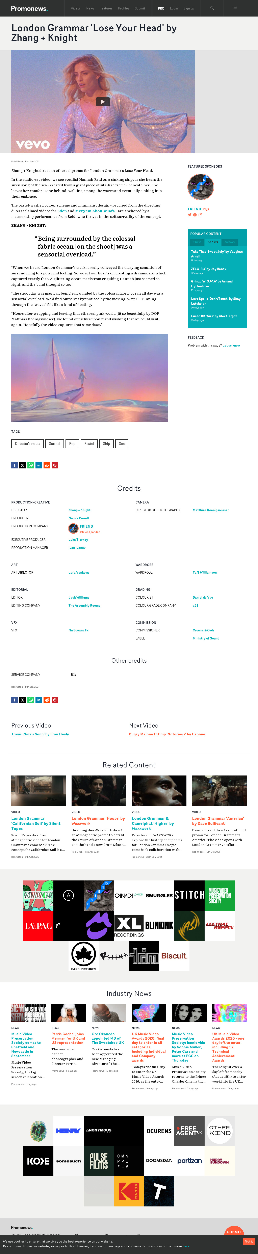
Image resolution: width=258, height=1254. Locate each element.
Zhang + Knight (80, 510)
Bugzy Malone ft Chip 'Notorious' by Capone (167, 734)
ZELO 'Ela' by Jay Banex (208, 268)
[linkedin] (38, 465)
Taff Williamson (205, 572)
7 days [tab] (197, 242)
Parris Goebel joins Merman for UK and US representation (68, 1038)
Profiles (123, 8)
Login (174, 8)
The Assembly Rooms (84, 605)
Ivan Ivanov (77, 547)
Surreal (54, 443)
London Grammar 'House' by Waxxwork (98, 821)
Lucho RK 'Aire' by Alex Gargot (214, 316)
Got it (249, 1241)
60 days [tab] (230, 242)
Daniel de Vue (203, 597)
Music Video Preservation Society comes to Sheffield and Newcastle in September (26, 1045)
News (90, 8)
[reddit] (47, 465)
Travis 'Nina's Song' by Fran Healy (40, 734)
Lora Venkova (79, 572)
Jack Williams (79, 597)
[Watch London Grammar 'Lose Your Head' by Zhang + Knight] (103, 101)
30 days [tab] (213, 242)
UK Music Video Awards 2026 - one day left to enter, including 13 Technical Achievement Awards (228, 1047)
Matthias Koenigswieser (211, 510)
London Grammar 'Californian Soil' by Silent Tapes (35, 823)
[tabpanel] (217, 287)
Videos (76, 8)
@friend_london (90, 532)
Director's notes (27, 443)
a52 (195, 605)
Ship (106, 443)
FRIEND (194, 209)
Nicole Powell (79, 518)
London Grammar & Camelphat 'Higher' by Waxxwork (153, 823)
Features (106, 8)
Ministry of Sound (206, 638)
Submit (140, 8)
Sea (122, 443)
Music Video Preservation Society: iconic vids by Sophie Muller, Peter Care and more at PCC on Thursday (188, 1047)
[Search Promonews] (212, 8)
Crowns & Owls (203, 630)
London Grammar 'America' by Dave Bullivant (218, 821)
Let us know (231, 345)
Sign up (189, 8)
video (15, 812)
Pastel (89, 443)
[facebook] (14, 465)
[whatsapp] (30, 465)
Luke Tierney (78, 539)
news (15, 1028)
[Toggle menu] (235, 8)
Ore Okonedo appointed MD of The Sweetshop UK (108, 1038)
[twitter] (22, 465)
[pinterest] (55, 465)
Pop (72, 443)
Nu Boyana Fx (78, 630)
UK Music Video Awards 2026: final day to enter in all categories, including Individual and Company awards (149, 1047)
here (186, 1246)
